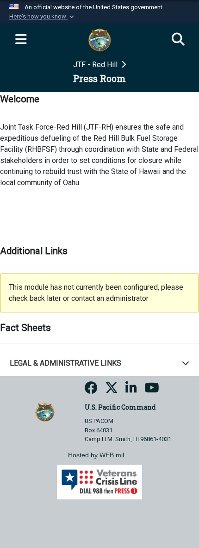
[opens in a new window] (91, 390)
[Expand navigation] (20, 39)
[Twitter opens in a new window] (111, 390)
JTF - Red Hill (96, 64)
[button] (42, 16)
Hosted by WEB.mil (96, 455)
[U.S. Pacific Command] (45, 411)
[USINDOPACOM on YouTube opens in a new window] (151, 390)
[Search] (178, 39)
